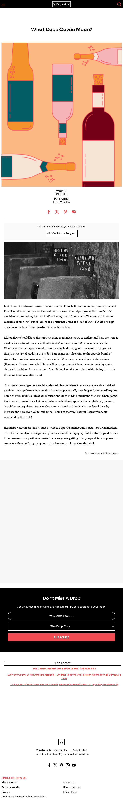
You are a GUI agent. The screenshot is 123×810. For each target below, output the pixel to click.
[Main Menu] (3, 4)
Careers (6, 792)
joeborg (101, 453)
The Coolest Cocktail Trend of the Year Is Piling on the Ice (64, 668)
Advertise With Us (11, 787)
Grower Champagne (54, 364)
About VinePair (9, 782)
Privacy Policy (70, 792)
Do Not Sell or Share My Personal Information (61, 754)
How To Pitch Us (71, 787)
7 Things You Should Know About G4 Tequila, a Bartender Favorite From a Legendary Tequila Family (64, 684)
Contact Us (68, 782)
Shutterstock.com (112, 453)
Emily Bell (61, 194)
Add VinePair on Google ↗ (61, 233)
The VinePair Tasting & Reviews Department (24, 796)
